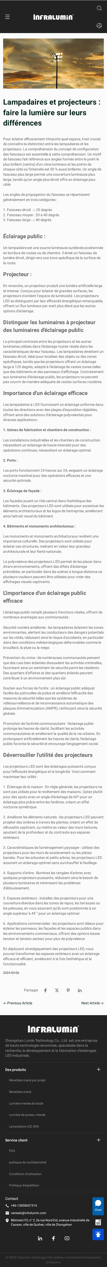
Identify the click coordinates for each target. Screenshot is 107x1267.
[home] (53, 17)
